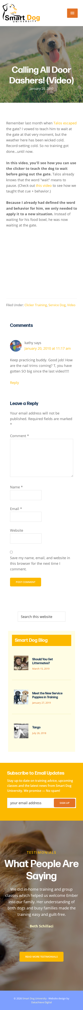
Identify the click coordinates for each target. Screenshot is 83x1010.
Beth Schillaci (41, 926)
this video (44, 185)
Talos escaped (65, 123)
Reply (14, 382)
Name (16, 487)
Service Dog (57, 305)
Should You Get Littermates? (42, 661)
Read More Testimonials (41, 956)
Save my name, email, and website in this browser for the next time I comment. (40, 563)
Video (71, 305)
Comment (19, 435)
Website (16, 530)
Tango (36, 727)
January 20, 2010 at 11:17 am (48, 348)
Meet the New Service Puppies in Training (47, 695)
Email (16, 508)
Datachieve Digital (41, 1002)
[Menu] (72, 13)
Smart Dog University (34, 998)
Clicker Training (36, 305)
